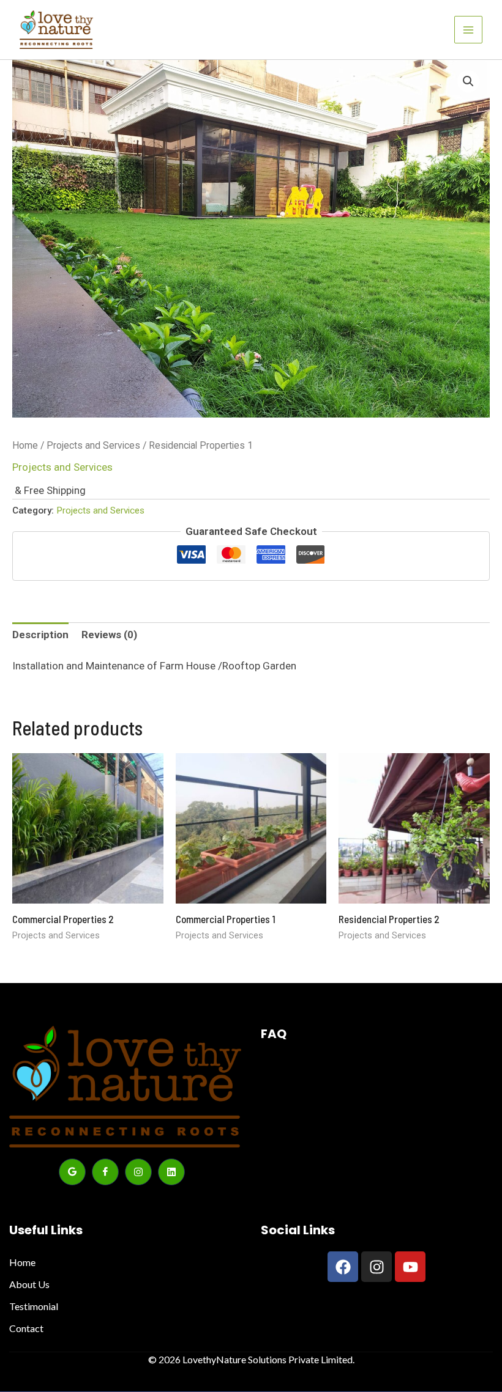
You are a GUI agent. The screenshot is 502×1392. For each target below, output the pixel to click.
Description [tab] (40, 634)
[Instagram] (138, 1171)
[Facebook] (105, 1171)
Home (25, 445)
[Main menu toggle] (468, 30)
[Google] (72, 1171)
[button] (468, 81)
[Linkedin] (171, 1171)
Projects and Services (93, 445)
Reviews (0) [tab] (109, 634)
